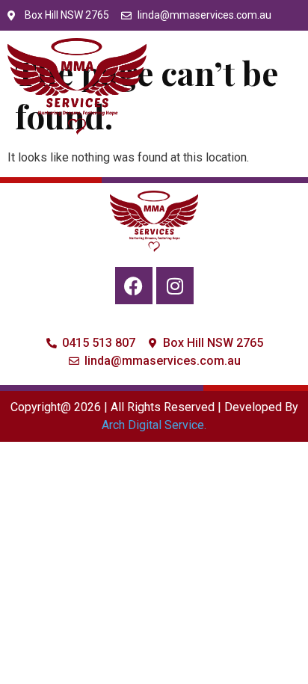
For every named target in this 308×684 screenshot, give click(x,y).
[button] (285, 86)
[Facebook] (134, 285)
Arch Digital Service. (154, 425)
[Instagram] (175, 285)
